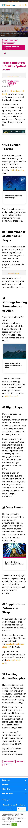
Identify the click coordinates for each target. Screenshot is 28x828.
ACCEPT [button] (14, 824)
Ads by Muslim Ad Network (14, 1)
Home (5, 40)
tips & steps (7, 765)
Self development (9, 761)
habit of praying (17, 170)
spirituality (20, 761)
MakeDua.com (11, 396)
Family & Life (13, 40)
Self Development (9, 43)
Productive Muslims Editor (13, 83)
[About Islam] (8, 5)
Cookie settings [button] (6, 824)
